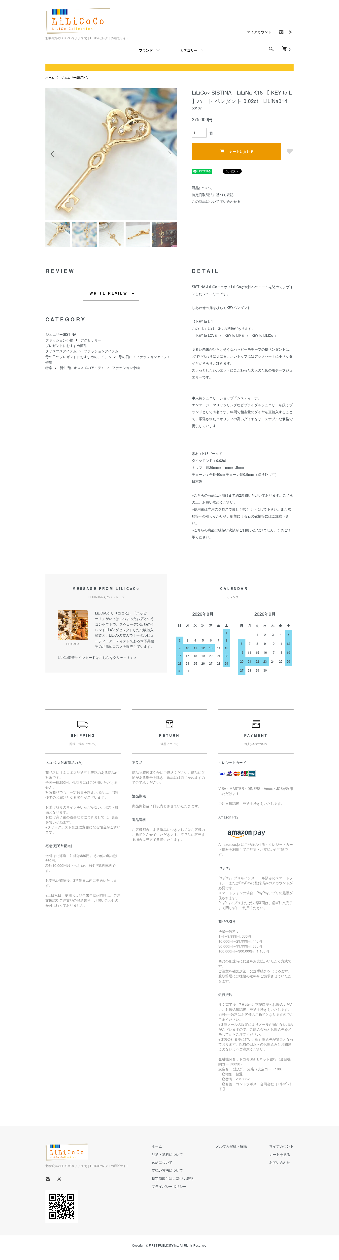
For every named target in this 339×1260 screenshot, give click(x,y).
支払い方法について (167, 1170)
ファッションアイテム (101, 350)
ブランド (146, 50)
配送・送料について (167, 1154)
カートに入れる (241, 151)
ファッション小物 (59, 340)
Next (169, 154)
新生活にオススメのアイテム (82, 367)
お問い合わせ (279, 1162)
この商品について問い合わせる (216, 201)
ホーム (49, 77)
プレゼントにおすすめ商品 (66, 345)
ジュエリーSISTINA (74, 77)
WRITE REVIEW (109, 293)
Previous (53, 154)
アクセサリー (90, 340)
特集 (48, 362)
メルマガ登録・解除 (231, 1146)
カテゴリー (189, 50)
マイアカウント (259, 31)
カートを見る (279, 1154)
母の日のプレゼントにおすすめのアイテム (78, 356)
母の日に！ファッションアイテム (145, 356)
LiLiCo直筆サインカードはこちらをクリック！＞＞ (97, 657)
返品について (202, 187)
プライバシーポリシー (169, 1186)
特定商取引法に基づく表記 (213, 194)
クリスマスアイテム (61, 350)
